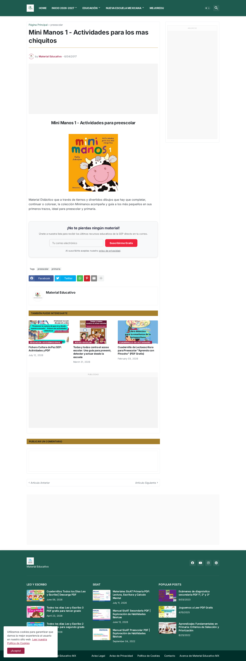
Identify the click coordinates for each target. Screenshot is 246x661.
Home (43, 8)
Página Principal (38, 25)
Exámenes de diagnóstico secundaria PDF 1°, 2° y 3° (194, 593)
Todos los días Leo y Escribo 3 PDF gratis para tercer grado (65, 609)
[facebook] (192, 563)
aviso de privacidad (109, 250)
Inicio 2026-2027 (63, 8)
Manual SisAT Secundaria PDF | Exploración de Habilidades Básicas (132, 614)
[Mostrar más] (101, 278)
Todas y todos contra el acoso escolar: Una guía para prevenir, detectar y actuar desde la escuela (92, 352)
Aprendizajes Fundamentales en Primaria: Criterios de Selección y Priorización (199, 627)
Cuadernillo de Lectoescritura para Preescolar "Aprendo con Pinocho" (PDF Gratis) (136, 350)
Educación (90, 8)
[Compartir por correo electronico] (94, 278)
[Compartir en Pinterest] (87, 278)
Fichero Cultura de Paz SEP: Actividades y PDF (45, 349)
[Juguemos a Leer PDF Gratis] (167, 612)
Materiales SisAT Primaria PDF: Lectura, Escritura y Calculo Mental (131, 594)
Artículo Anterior (40, 482)
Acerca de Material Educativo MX (199, 655)
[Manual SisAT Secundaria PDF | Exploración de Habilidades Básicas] (101, 615)
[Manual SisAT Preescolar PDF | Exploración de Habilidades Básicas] (101, 634)
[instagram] (208, 563)
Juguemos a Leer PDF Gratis (196, 607)
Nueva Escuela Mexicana (123, 8)
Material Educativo (60, 292)
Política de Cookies (148, 655)
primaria (56, 269)
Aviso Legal (98, 655)
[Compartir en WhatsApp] (80, 278)
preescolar (56, 25)
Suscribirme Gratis (121, 243)
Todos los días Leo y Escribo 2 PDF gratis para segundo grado (65, 625)
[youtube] (200, 563)
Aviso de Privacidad (121, 655)
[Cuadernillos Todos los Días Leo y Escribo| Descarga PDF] (35, 595)
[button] (207, 8)
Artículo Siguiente (145, 482)
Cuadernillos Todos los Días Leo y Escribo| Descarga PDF (66, 593)
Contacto (169, 655)
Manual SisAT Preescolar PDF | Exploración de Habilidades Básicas (131, 633)
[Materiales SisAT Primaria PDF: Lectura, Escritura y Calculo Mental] (101, 595)
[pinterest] (216, 563)
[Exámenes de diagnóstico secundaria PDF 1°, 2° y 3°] (167, 595)
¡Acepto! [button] (16, 650)
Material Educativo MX (62, 655)
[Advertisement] (94, 89)
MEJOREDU (157, 8)
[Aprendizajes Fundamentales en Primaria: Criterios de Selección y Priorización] (167, 628)
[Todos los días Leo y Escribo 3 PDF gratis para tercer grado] (35, 612)
